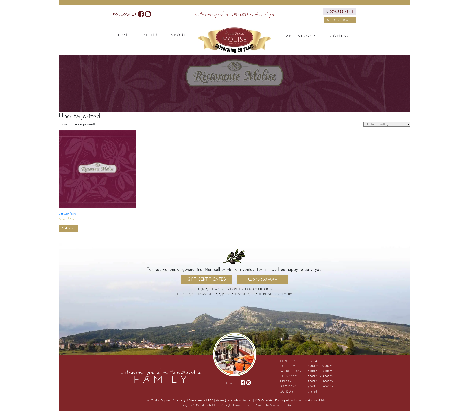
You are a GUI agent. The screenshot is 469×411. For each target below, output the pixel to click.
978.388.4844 (265, 279)
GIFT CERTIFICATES (340, 20)
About (179, 35)
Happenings (297, 36)
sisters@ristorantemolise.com (234, 400)
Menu (151, 35)
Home (123, 35)
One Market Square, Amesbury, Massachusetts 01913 (179, 400)
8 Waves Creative (280, 405)
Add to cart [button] (68, 228)
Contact (341, 36)
